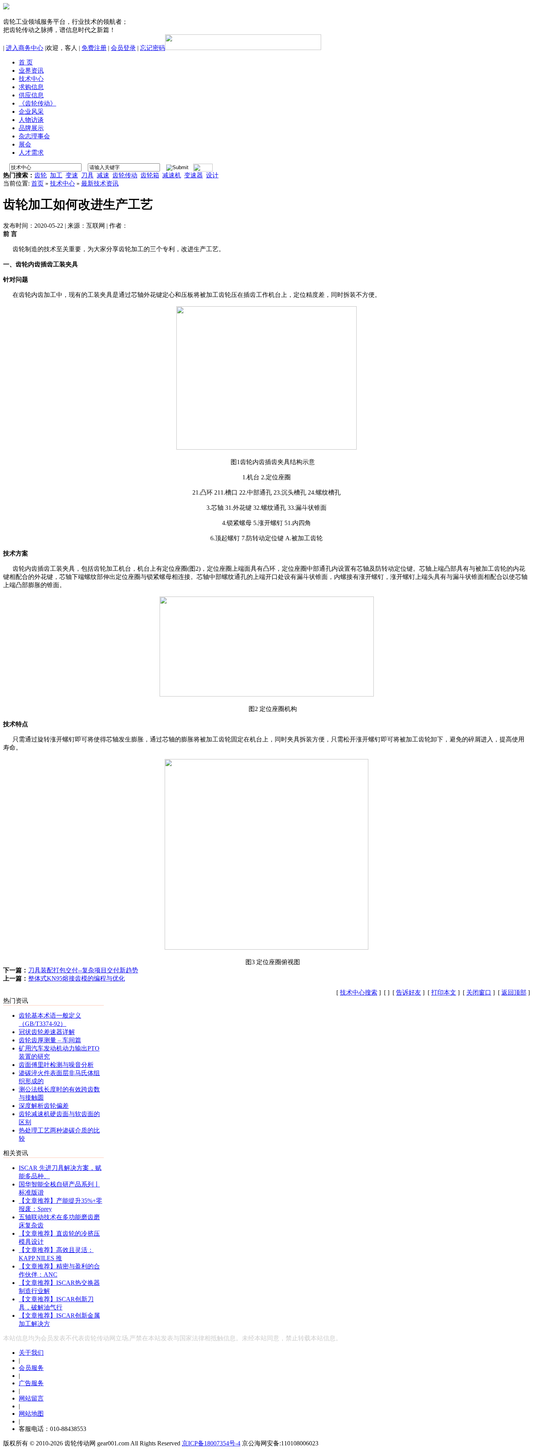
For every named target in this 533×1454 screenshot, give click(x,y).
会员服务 (31, 1368)
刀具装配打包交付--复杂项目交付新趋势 (83, 970)
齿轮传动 (124, 175)
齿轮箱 (149, 175)
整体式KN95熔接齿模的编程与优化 (76, 978)
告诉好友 (408, 992)
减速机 (171, 175)
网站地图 (31, 1413)
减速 (103, 175)
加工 (56, 175)
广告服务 (31, 1383)
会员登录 (123, 48)
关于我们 (31, 1352)
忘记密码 (152, 48)
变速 (72, 175)
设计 (212, 175)
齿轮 (40, 175)
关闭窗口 (478, 992)
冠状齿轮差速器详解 (47, 1032)
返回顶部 (513, 992)
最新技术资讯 (100, 183)
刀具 (87, 175)
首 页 (26, 62)
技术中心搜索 (358, 992)
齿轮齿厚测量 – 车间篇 (50, 1040)
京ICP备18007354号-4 (211, 1443)
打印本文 (443, 992)
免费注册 (94, 48)
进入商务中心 (24, 48)
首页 (37, 183)
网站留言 (31, 1398)
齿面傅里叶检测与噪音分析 (56, 1064)
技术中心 (62, 183)
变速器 (193, 175)
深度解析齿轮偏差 (44, 1105)
